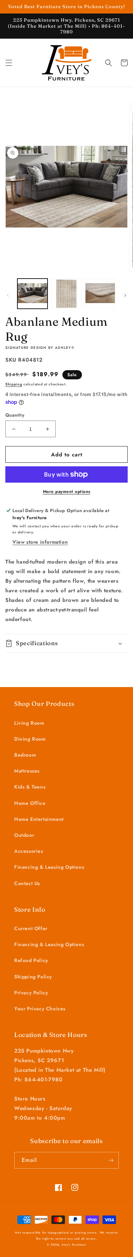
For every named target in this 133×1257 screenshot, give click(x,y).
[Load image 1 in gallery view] (32, 294)
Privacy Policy (31, 992)
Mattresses (27, 770)
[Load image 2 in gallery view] (66, 294)
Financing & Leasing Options (49, 867)
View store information (40, 541)
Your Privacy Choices (40, 1008)
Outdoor (24, 835)
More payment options (66, 491)
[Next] (125, 295)
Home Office (30, 803)
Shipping (13, 384)
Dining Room (30, 738)
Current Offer (31, 928)
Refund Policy (31, 960)
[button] (9, 63)
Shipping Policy (33, 976)
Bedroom (25, 754)
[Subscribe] (110, 1160)
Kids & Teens (29, 786)
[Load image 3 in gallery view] (100, 294)
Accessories (28, 851)
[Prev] (8, 295)
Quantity (14, 415)
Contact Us (27, 883)
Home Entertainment (39, 819)
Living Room (29, 722)
